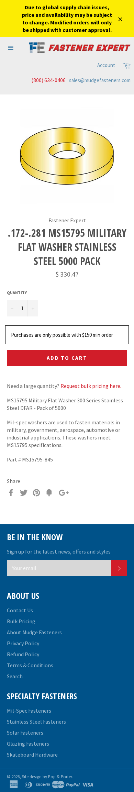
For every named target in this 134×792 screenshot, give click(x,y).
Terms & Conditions (30, 665)
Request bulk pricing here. (90, 385)
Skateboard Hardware (32, 754)
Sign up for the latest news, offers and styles (59, 551)
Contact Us (20, 610)
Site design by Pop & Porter (47, 776)
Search (15, 676)
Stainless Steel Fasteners (36, 721)
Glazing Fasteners (28, 743)
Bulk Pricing (21, 621)
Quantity (17, 292)
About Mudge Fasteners (34, 632)
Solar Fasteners (25, 732)
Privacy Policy (23, 643)
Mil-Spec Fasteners (29, 710)
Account (106, 65)
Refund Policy (23, 654)
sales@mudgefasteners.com (100, 80)
